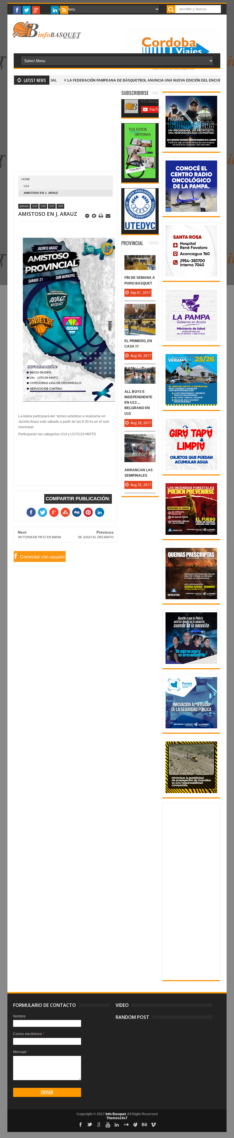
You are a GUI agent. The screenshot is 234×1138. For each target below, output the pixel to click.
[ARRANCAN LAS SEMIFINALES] (140, 440)
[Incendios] (191, 792)
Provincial (132, 243)
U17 (51, 206)
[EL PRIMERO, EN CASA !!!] (140, 309)
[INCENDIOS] (191, 534)
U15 (43, 206)
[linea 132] (191, 340)
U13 (34, 206)
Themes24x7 (117, 1118)
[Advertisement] (65, 131)
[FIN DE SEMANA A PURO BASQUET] (140, 261)
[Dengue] (191, 469)
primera (24, 206)
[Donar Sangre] (191, 275)
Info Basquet (116, 1114)
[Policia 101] (191, 663)
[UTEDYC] (139, 229)
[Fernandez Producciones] (139, 177)
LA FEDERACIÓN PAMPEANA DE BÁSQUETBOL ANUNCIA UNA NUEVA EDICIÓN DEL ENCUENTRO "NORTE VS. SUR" (136, 80)
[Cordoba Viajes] (172, 74)
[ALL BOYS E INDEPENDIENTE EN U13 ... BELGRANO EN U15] (140, 372)
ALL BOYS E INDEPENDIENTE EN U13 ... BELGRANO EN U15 (138, 403)
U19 (26, 186)
